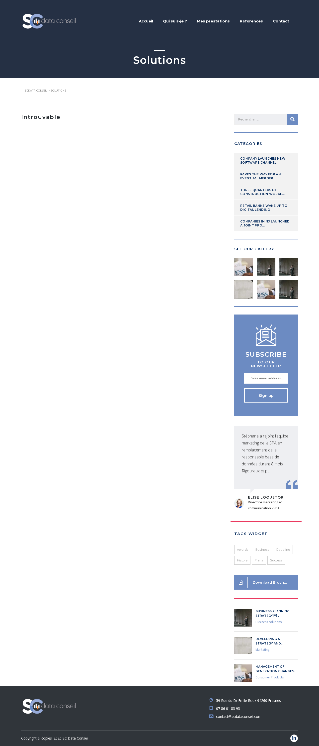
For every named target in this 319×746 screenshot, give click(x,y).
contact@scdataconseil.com (238, 716)
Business (262, 549)
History (242, 560)
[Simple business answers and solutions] (244, 287)
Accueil (146, 21)
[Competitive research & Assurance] (266, 287)
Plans (259, 560)
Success (276, 560)
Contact (281, 21)
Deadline (283, 549)
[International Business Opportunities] (266, 265)
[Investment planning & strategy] (244, 265)
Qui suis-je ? (175, 21)
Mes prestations (213, 21)
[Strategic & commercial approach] (288, 265)
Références (251, 21)
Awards (242, 549)
